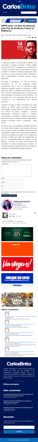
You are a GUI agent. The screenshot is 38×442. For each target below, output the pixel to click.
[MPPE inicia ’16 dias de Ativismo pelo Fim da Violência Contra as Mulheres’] (30, 37)
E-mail (3, 182)
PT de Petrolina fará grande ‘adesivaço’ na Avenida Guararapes (22, 316)
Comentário (5, 164)
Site (2, 186)
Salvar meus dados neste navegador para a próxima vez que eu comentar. (18, 192)
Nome (3, 178)
